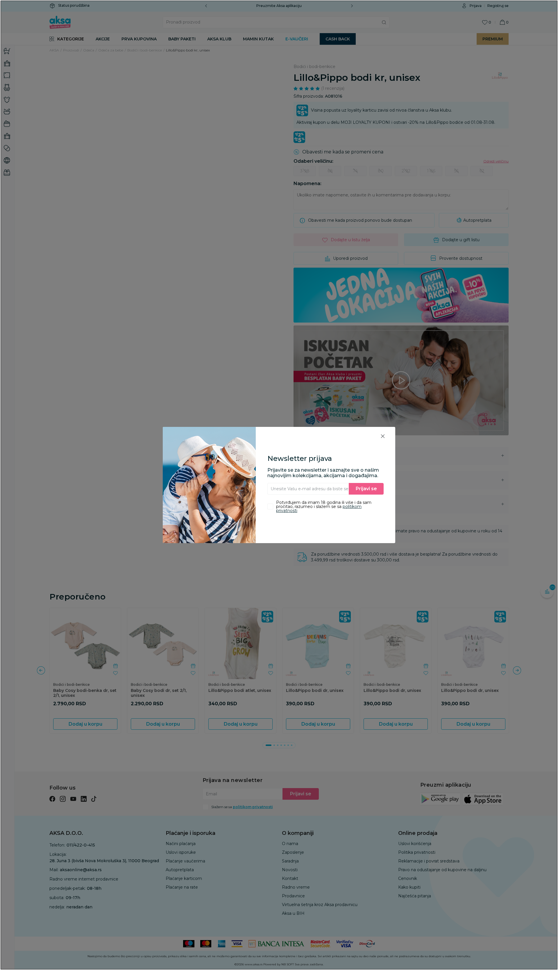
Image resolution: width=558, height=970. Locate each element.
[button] (382, 436)
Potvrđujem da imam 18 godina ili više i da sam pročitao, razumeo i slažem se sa (323, 506)
